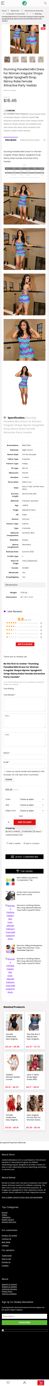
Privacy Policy (7, 1291)
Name (7, 753)
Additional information (30, 140)
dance (22, 120)
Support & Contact (9, 1284)
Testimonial (7, 1255)
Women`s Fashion (28, 117)
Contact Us (6, 1239)
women (20, 130)
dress (28, 120)
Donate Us (6, 1262)
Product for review (9, 1235)
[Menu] (3, 3)
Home (4, 11)
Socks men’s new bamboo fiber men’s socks (28, 893)
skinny (19, 127)
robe (5, 127)
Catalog (5, 1245)
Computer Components (15, 14)
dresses (34, 120)
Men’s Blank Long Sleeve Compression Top (27, 878)
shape (10, 127)
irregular (21, 124)
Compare (10, 110)
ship (15, 127)
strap (38, 127)
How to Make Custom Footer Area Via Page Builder (22, 1197)
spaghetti (31, 127)
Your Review (10, 695)
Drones (4, 1213)
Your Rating (9, 688)
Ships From (10, 810)
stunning (7, 130)
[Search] (45, 3)
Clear (21, 816)
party (39, 124)
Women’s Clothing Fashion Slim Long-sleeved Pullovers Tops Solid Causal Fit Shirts (29, 907)
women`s (27, 130)
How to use (6, 1259)
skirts (25, 127)
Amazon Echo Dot (9, 1222)
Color (8, 799)
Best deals (6, 1242)
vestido (14, 130)
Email (6, 762)
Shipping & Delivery (9, 1287)
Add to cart (25, 822)
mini (27, 124)
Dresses (17, 117)
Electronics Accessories (34, 11)
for (11, 124)
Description (10, 140)
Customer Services (9, 1289)
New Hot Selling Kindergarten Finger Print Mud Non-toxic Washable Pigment (29, 947)
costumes (16, 120)
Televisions (6, 1217)
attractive (7, 120)
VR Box (4, 1215)
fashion (40, 120)
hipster (15, 124)
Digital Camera (8, 1220)
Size (7, 805)
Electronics (15, 11)
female (6, 124)
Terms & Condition (9, 1294)
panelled (33, 124)
